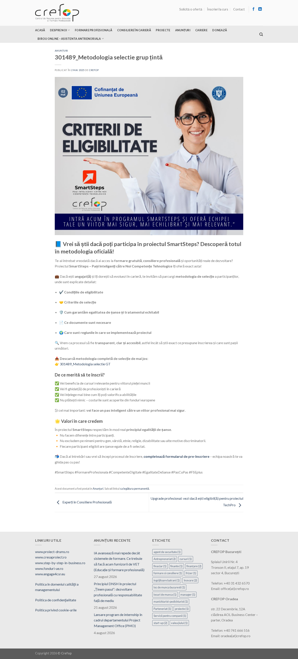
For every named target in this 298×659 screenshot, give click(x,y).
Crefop (94, 70)
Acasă (40, 30)
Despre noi (58, 30)
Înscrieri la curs (217, 9)
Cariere (201, 30)
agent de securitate (167, 552)
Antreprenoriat (165, 559)
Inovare (190, 580)
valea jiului (179, 623)
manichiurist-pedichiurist (171, 601)
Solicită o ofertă (190, 9)
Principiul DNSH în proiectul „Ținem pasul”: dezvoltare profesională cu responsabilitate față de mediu (118, 592)
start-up (160, 623)
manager (187, 594)
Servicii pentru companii (170, 615)
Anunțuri (182, 30)
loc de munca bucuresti (169, 587)
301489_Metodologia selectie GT (85, 364)
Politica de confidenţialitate (55, 600)
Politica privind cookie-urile (56, 610)
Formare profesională (93, 30)
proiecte (182, 608)
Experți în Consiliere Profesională (87, 502)
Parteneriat (162, 608)
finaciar (160, 566)
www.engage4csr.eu (50, 574)
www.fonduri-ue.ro (49, 568)
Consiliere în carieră (134, 30)
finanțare (194, 566)
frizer (191, 573)
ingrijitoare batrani (167, 580)
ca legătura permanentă (134, 488)
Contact (239, 9)
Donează (219, 30)
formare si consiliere (168, 573)
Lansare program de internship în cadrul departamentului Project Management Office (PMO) (118, 620)
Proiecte (163, 30)
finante (176, 566)
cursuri (186, 559)
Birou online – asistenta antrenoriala (69, 38)
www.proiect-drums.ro (52, 552)
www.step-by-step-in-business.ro (60, 563)
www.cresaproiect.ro (51, 557)
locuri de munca (165, 594)
